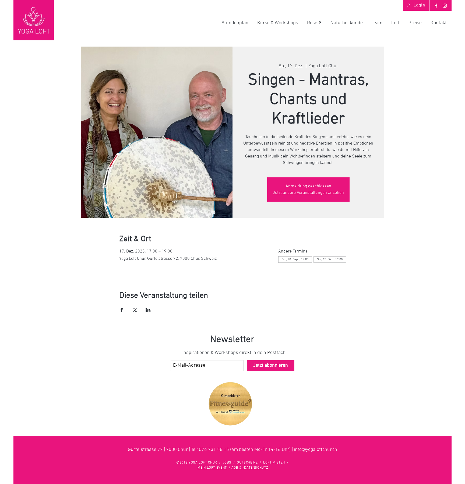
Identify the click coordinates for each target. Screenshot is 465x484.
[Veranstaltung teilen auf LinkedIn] (148, 310)
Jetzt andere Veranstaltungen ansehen (308, 192)
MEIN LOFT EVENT (212, 468)
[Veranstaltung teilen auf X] (135, 310)
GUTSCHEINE (247, 463)
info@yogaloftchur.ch (315, 450)
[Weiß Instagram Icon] (445, 5)
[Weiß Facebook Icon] (436, 5)
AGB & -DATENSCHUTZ (249, 468)
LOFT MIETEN (274, 463)
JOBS (227, 463)
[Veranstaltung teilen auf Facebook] (121, 310)
